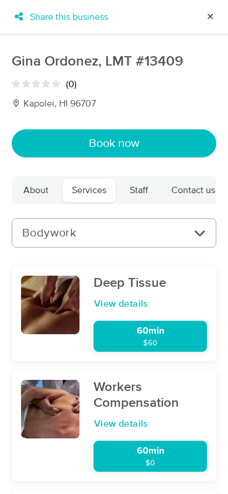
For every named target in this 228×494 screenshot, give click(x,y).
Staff (139, 190)
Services (89, 190)
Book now (114, 143)
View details (121, 303)
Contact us (193, 190)
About (36, 190)
